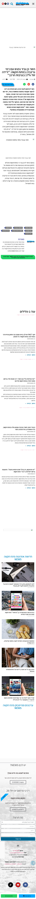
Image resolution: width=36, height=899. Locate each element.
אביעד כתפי (29, 227)
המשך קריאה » (30, 355)
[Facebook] (8, 4)
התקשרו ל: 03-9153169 (18, 782)
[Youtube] (3, 4)
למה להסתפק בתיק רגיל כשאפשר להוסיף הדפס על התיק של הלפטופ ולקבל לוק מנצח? (18, 585)
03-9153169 (16, 851)
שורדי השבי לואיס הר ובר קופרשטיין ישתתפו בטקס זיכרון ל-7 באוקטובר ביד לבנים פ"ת (19, 699)
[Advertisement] (18, 27)
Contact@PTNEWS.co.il (17, 853)
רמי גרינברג (29, 233)
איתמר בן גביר (18, 227)
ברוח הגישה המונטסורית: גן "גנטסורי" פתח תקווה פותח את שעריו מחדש (19, 613)
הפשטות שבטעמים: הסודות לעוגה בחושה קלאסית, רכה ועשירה (19, 642)
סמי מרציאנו (6, 230)
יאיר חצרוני (29, 230)
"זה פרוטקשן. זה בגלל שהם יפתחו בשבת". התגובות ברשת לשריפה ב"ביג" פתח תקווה (18, 470)
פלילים (4, 79)
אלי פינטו (8, 227)
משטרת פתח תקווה (17, 230)
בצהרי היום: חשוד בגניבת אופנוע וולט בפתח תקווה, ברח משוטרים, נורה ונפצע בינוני (19, 428)
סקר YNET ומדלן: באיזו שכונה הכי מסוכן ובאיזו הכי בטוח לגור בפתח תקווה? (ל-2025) (19, 335)
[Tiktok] (5, 4)
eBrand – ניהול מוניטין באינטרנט (13, 864)
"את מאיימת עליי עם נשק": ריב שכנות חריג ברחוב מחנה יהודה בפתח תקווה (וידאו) (19, 380)
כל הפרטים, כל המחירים (18, 809)
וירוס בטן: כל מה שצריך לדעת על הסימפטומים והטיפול (20, 670)
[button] (33, 3)
